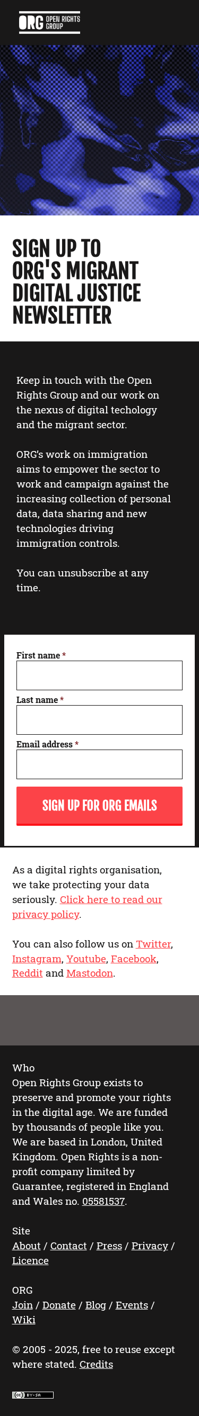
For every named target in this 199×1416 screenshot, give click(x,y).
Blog (95, 1304)
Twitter (153, 943)
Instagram (37, 958)
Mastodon (89, 972)
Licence (30, 1260)
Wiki (24, 1319)
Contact (68, 1245)
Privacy (150, 1245)
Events (132, 1304)
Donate (59, 1304)
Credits (96, 1363)
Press (109, 1245)
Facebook (134, 958)
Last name (40, 699)
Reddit (27, 972)
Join (22, 1304)
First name (41, 655)
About (26, 1245)
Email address (47, 744)
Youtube (86, 958)
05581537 (103, 1200)
